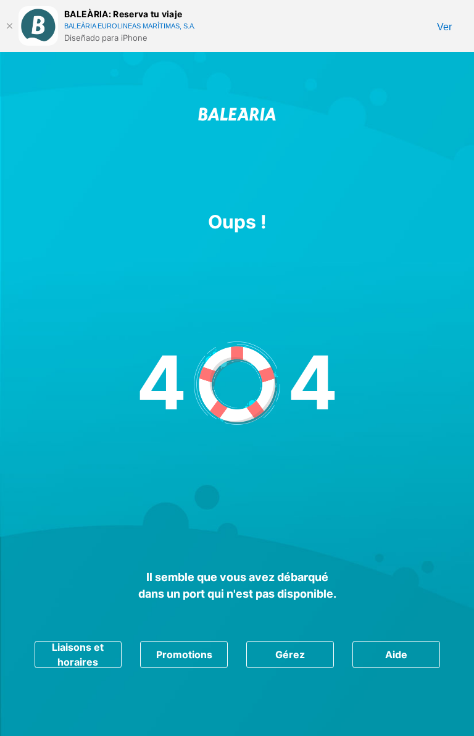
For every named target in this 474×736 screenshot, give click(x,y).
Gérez (290, 654)
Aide (396, 654)
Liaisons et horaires (78, 654)
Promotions (184, 654)
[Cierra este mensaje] (9, 26)
